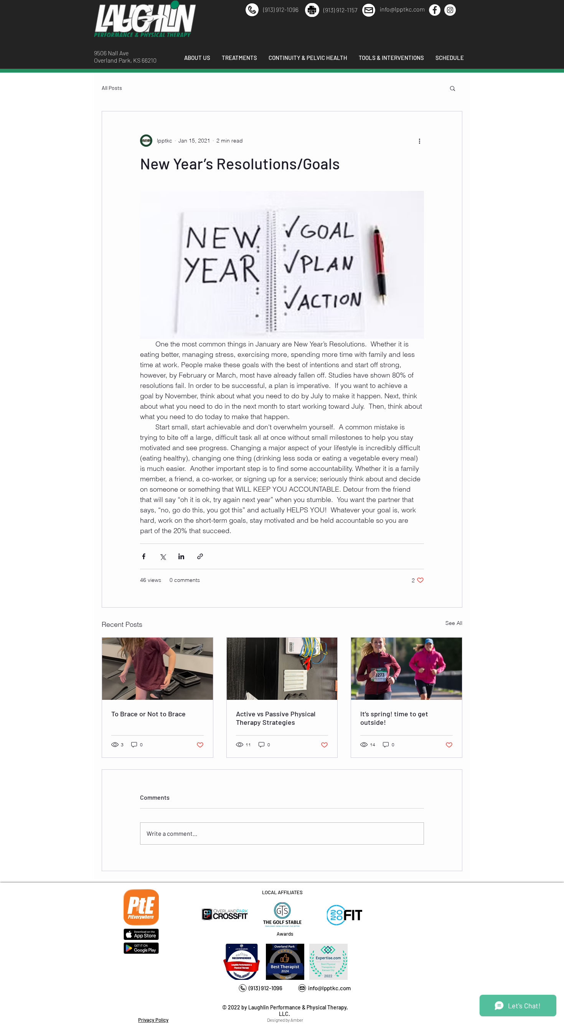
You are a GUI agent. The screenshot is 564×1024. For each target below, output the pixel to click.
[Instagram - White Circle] (450, 10)
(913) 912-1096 (280, 9)
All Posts (112, 88)
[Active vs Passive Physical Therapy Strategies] (282, 669)
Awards (285, 934)
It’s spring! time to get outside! (394, 717)
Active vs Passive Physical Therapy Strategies (275, 717)
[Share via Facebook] (143, 556)
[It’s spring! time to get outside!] (406, 669)
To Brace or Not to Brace (148, 713)
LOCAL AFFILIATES (282, 892)
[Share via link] (200, 556)
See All (453, 623)
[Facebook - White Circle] (434, 10)
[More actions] (419, 140)
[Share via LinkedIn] (181, 556)
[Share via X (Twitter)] (162, 556)
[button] (452, 88)
